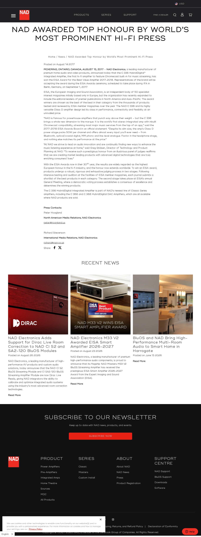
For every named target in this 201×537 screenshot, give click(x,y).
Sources (45, 488)
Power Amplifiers (50, 466)
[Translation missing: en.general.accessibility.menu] (13, 15)
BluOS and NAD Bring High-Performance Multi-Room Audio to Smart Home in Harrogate (160, 344)
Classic (83, 466)
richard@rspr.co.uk (54, 242)
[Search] (174, 15)
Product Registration (129, 483)
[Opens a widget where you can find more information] (190, 532)
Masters (83, 472)
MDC (43, 494)
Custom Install (87, 477)
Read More (14, 395)
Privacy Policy (35, 529)
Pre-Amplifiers (49, 472)
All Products (48, 499)
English (5, 534)
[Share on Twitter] (60, 248)
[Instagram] (112, 520)
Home (51, 56)
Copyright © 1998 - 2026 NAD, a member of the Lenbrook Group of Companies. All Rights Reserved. (101, 532)
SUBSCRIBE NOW (100, 436)
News (61, 56)
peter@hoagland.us (54, 222)
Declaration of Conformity (163, 526)
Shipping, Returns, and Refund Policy (122, 526)
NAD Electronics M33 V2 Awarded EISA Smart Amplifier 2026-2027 (94, 342)
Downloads (161, 482)
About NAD (123, 466)
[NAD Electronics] (24, 15)
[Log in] (181, 15)
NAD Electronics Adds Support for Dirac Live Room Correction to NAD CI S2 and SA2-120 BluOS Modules (36, 344)
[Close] (100, 519)
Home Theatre (49, 483)
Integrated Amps (50, 477)
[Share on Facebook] (54, 248)
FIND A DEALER (160, 15)
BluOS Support (163, 477)
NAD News (123, 472)
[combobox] (7, 534)
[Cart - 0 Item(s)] (190, 15)
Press (120, 477)
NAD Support (162, 471)
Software (160, 488)
